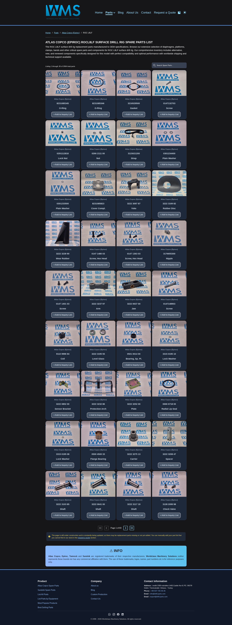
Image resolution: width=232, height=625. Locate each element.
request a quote (84, 538)
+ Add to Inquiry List (63, 114)
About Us (132, 12)
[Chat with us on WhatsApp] (109, 614)
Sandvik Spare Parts (46, 590)
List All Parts (43, 594)
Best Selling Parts (45, 607)
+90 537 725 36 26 (158, 591)
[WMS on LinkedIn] (122, 614)
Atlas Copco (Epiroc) (71, 33)
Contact (146, 12)
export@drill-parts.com (158, 597)
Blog (120, 12)
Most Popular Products (47, 603)
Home (99, 12)
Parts (109, 12)
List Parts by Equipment (48, 599)
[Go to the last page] (132, 528)
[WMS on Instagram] (113, 614)
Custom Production (99, 594)
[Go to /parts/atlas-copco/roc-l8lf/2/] (125, 528)
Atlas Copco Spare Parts (48, 586)
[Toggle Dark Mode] (185, 12)
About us (94, 586)
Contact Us (95, 599)
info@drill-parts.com (157, 594)
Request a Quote (165, 12)
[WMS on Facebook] (118, 614)
